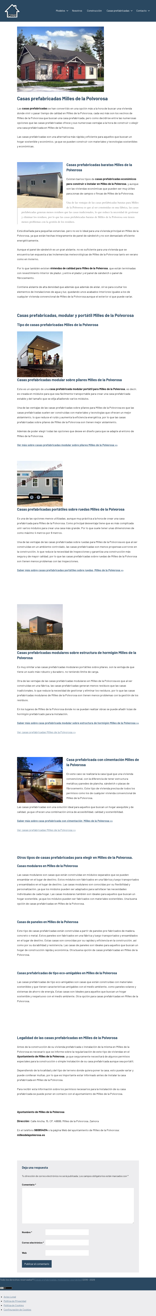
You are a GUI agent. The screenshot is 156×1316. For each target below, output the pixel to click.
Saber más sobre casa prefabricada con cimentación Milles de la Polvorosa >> (65, 820)
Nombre (27, 1232)
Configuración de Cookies (17, 1309)
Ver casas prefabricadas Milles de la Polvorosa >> (46, 732)
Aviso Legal (10, 1296)
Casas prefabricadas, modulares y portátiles (58, 1279)
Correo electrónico (33, 1242)
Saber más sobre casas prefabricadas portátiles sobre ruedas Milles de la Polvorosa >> (70, 570)
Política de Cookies (14, 1305)
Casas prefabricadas (118, 10)
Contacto (141, 10)
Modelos (60, 10)
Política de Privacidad (15, 1301)
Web (24, 1252)
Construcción (94, 10)
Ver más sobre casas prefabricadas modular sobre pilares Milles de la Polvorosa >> (67, 445)
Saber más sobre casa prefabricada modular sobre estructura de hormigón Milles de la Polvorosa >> (78, 723)
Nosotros (77, 10)
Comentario (29, 1184)
